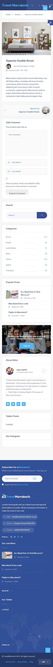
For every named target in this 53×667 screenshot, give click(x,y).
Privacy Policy (22, 485)
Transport (10, 270)
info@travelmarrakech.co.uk (24, 517)
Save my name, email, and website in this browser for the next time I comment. (23, 184)
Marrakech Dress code (18, 304)
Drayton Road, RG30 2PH (24, 523)
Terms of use (10, 662)
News (8, 254)
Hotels (8, 243)
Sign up (26, 346)
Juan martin (21, 370)
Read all (5, 591)
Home (8, 14)
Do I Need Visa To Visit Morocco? (28, 553)
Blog (31, 662)
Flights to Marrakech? (17, 312)
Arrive (8, 237)
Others (8, 259)
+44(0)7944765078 (21, 530)
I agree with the (16, 485)
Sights (8, 265)
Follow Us (6, 645)
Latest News (11, 248)
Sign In (44, 5)
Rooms (17, 14)
